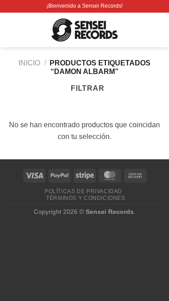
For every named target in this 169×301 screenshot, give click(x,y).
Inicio (29, 63)
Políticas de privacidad (83, 191)
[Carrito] (157, 30)
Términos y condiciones (85, 198)
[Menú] (12, 30)
